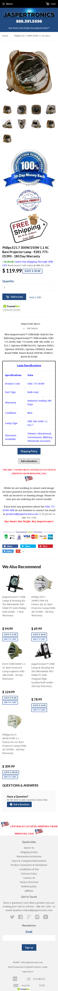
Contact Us (29, 878)
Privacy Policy (29, 873)
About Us (29, 847)
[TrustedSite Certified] (11, 307)
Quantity (8, 281)
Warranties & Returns (29, 856)
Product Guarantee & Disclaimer (29, 865)
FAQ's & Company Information (29, 860)
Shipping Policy (29, 451)
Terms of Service (29, 882)
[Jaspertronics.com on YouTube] (45, 918)
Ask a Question (29, 461)
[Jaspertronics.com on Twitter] (12, 918)
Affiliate (29, 890)
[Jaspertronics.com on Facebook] (20, 918)
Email (29, 931)
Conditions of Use (29, 869)
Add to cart (10, 639)
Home (5, 36)
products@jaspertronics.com (22, 514)
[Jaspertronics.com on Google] (29, 918)
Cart (53, 3)
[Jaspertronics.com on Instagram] (37, 918)
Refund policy (29, 886)
